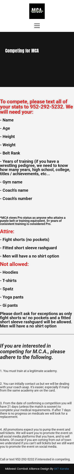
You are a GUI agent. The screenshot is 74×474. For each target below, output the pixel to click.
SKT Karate (61, 469)
